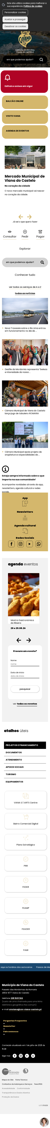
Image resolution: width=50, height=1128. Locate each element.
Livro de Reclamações (10, 1071)
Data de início (22, 672)
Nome (18, 660)
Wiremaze (43, 1105)
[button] (18, 640)
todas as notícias (25, 293)
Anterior (23, 218)
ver (25, 703)
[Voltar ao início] (25, 40)
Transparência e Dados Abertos (16, 1093)
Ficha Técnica (21, 1080)
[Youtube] (29, 543)
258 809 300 (17, 998)
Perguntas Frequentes (15, 1020)
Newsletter (9, 1026)
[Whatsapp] (38, 543)
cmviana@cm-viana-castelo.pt (25, 1009)
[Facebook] (11, 543)
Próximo (29, 218)
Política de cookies (33, 6)
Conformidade (23, 1088)
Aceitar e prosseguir (15, 19)
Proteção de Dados (10, 1097)
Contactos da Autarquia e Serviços (17, 1084)
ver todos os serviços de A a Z (25, 287)
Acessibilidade (25, 1071)
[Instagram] (20, 543)
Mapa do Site (7, 1080)
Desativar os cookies (15, 26)
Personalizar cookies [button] (15, 12)
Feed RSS (38, 1084)
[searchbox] (25, 60)
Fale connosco (10, 1031)
